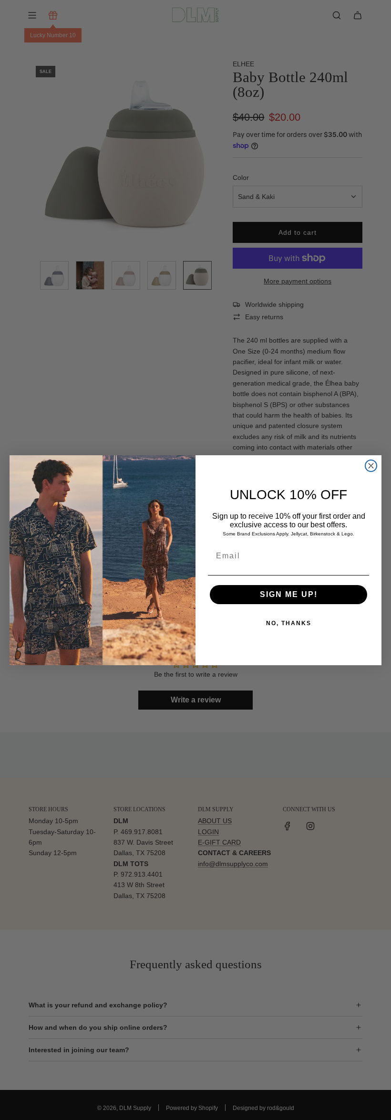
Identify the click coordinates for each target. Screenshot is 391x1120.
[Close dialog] (371, 465)
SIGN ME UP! (289, 594)
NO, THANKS (288, 623)
